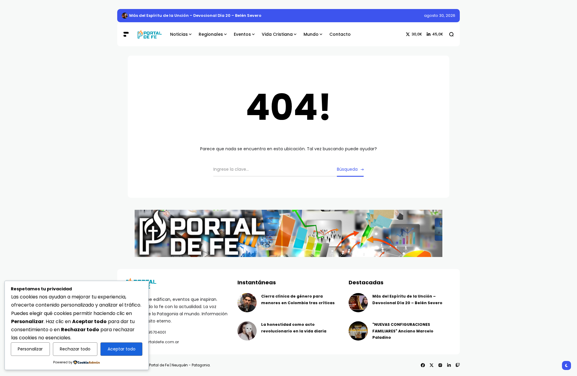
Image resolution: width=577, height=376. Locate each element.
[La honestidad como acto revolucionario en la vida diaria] (247, 331)
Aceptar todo (122, 349)
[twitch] (458, 365)
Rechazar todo (75, 349)
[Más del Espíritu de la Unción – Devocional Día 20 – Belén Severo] (125, 16)
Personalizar (30, 349)
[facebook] (423, 365)
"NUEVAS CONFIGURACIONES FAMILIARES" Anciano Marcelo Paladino (402, 331)
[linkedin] (449, 365)
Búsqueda (347, 169)
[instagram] (440, 365)
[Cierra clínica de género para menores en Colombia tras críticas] (247, 302)
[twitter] (431, 365)
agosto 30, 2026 (439, 15)
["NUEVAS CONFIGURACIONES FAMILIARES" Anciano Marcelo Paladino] (358, 331)
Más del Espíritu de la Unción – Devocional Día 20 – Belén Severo (195, 15)
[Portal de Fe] (149, 34)
